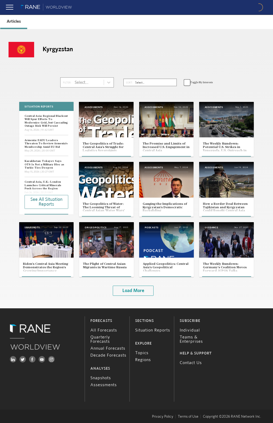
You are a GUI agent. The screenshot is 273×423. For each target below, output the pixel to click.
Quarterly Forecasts (100, 339)
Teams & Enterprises (191, 339)
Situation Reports (152, 330)
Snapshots (100, 378)
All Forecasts (103, 330)
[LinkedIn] (13, 359)
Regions (143, 360)
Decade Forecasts (108, 355)
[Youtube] (42, 359)
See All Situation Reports (46, 202)
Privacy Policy (162, 416)
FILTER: (67, 82)
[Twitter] (22, 359)
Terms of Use (188, 416)
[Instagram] (51, 359)
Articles (14, 21)
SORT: (129, 82)
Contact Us (191, 363)
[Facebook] (32, 359)
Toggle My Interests (201, 82)
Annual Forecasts (107, 348)
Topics (141, 353)
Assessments (103, 385)
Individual (190, 330)
